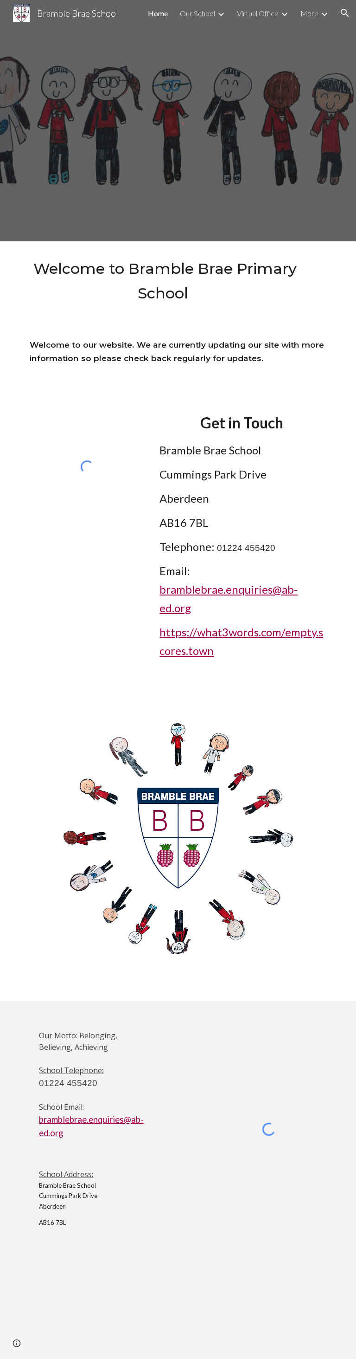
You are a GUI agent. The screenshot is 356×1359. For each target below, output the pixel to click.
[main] (165, 281)
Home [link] (158, 13)
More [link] (309, 13)
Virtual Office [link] (258, 13)
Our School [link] (197, 13)
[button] (345, 13)
